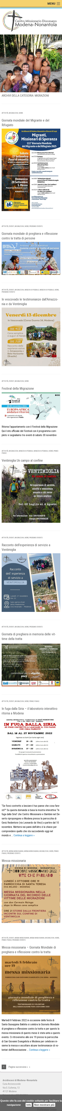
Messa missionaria (14, 861)
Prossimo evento (36, 226)
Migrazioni (13, 113)
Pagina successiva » (18, 1067)
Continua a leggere (24, 835)
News (21, 113)
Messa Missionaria (16, 851)
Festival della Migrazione (18, 388)
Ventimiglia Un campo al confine (22, 460)
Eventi (11, 226)
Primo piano (34, 701)
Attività (5, 113)
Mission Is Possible (32, 290)
